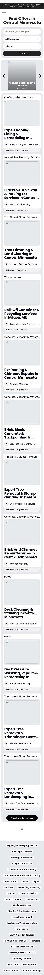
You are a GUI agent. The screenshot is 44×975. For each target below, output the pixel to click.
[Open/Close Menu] (3, 11)
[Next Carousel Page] (40, 75)
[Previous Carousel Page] (4, 75)
